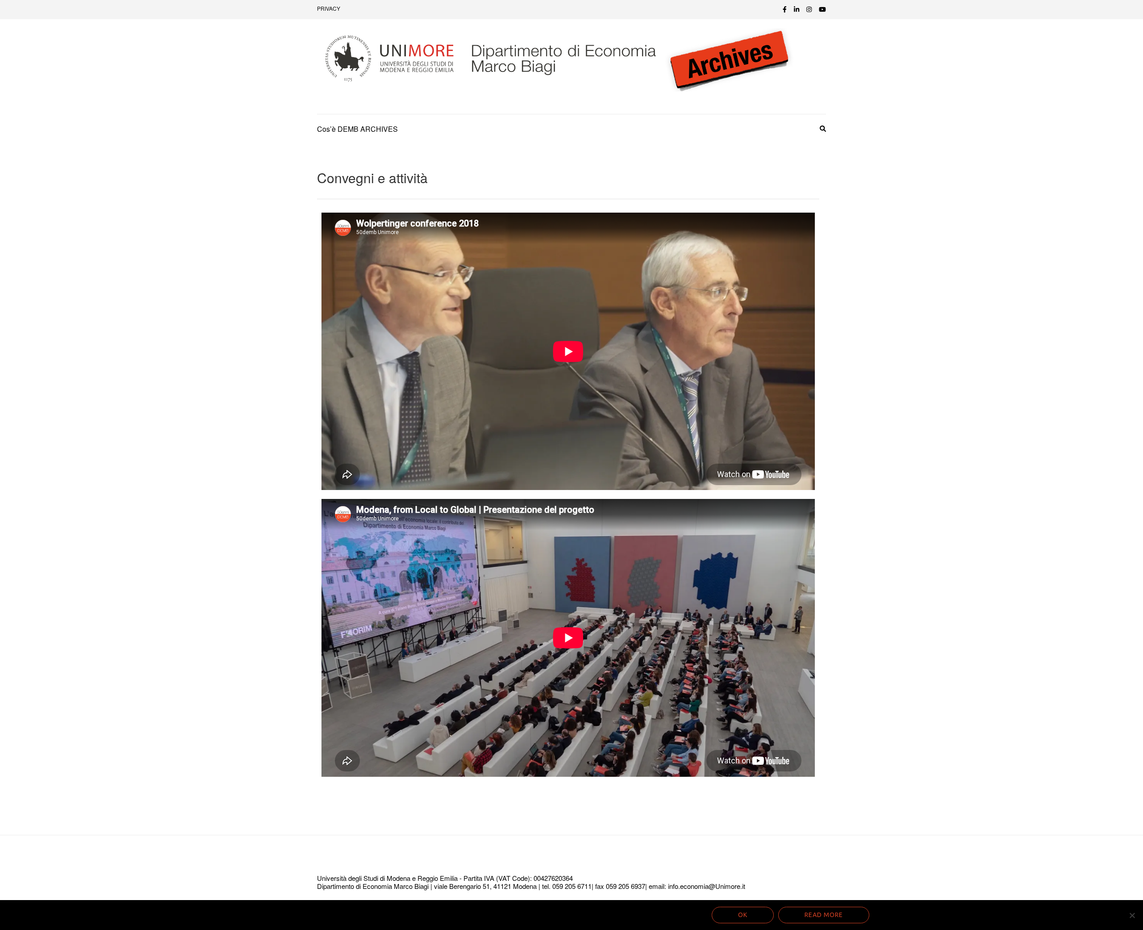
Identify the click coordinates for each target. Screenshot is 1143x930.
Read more (824, 914)
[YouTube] (822, 8)
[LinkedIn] (796, 8)
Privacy (328, 8)
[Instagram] (809, 8)
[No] (1131, 915)
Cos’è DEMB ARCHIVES (357, 129)
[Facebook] (785, 8)
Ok (742, 914)
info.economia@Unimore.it (706, 886)
